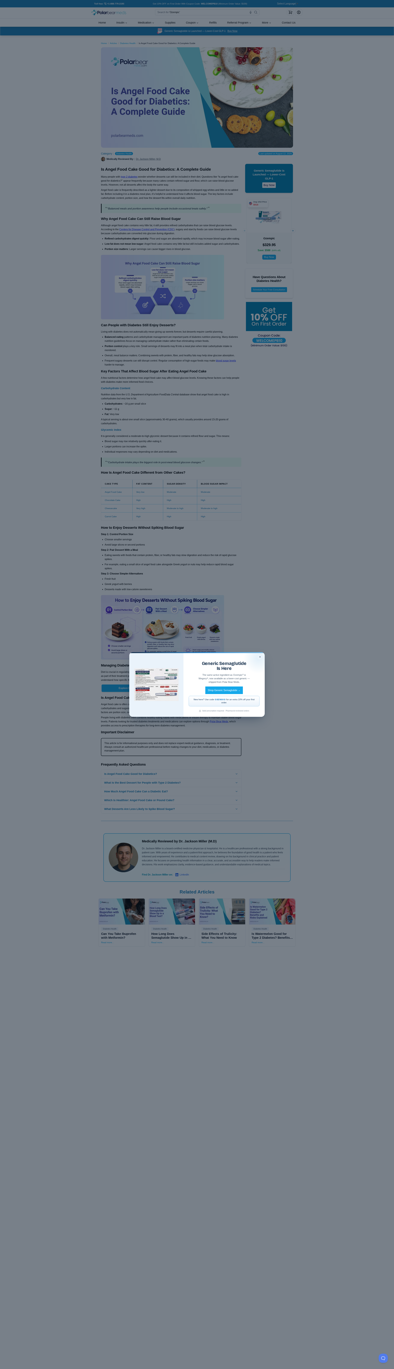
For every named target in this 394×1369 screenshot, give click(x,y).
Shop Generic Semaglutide (224, 690)
